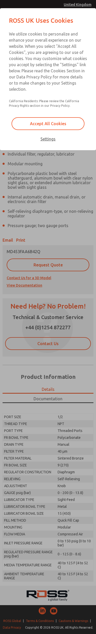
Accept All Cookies (48, 123)
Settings (48, 139)
